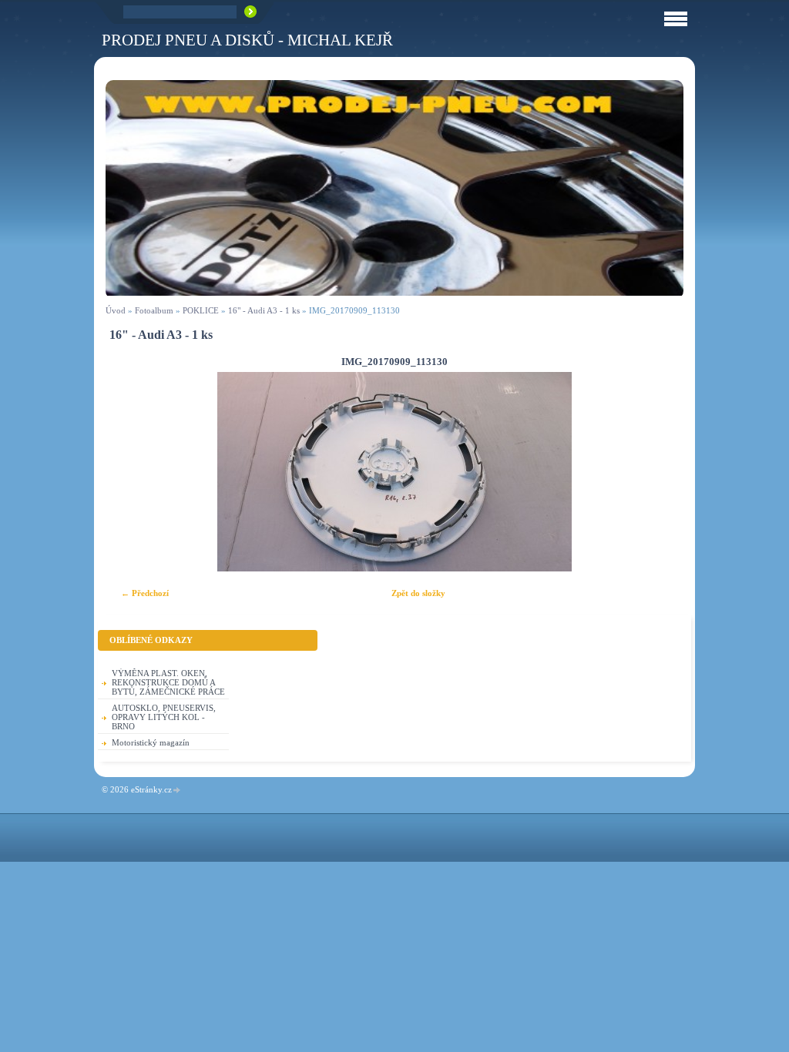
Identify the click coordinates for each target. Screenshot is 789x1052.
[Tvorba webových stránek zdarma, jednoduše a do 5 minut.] (177, 790)
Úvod (116, 310)
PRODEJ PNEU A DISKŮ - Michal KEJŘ (247, 40)
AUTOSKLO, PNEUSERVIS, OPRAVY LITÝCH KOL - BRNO (164, 717)
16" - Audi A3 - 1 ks (264, 310)
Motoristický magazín (151, 742)
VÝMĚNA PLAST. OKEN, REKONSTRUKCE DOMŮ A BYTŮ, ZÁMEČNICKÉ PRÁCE (168, 682)
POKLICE (201, 310)
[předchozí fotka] (130, 471)
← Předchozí (145, 593)
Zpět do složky (418, 593)
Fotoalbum (154, 310)
